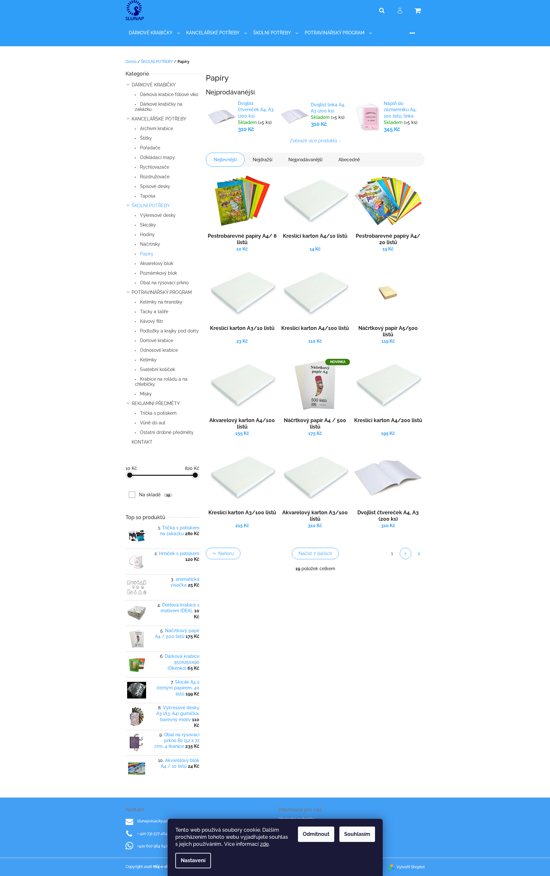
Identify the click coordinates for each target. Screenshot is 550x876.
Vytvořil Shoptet (411, 867)
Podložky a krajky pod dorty (169, 330)
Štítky (145, 138)
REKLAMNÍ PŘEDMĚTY (156, 403)
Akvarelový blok (156, 263)
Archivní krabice (156, 128)
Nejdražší (262, 159)
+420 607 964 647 (152, 846)
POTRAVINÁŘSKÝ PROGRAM (162, 292)
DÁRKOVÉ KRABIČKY (154, 84)
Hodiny (147, 234)
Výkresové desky (157, 215)
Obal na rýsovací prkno (163, 282)
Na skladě (154, 494)
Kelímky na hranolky (160, 302)
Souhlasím (357, 834)
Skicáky (147, 224)
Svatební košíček (157, 369)
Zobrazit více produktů (313, 140)
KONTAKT (142, 442)
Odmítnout (316, 834)
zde (264, 844)
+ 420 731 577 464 (152, 833)
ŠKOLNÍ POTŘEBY (151, 205)
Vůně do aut (152, 422)
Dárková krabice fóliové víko (168, 94)
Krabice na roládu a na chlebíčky (161, 381)
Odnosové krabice (158, 350)
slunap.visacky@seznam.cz (161, 821)
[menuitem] (154, 33)
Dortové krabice (156, 340)
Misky (145, 393)
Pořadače (149, 147)
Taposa (147, 196)
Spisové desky (154, 186)
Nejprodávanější (305, 159)
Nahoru (226, 553)
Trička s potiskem (158, 413)
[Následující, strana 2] (405, 553)
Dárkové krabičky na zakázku (158, 107)
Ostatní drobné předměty (166, 432)
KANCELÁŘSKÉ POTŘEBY (159, 118)
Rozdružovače (154, 176)
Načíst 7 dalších (315, 553)
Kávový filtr (151, 321)
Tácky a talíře (153, 311)
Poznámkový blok (158, 273)
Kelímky (148, 359)
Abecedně (349, 159)
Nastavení (193, 860)
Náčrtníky (149, 244)
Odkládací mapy (157, 157)
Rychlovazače (154, 167)
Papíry (146, 253)
